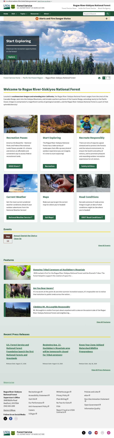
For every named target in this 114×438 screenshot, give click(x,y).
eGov (86, 395)
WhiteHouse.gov (63, 392)
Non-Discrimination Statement (96, 399)
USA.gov (32, 414)
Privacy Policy (61, 395)
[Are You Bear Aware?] (18, 291)
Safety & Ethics (88, 166)
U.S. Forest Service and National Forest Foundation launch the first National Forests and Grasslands (20, 351)
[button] (99, 77)
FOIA (58, 406)
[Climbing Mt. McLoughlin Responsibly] (18, 309)
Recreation (50, 166)
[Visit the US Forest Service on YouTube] (96, 433)
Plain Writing (61, 399)
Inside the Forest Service (87, 8)
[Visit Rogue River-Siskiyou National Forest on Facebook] (10, 418)
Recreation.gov (35, 392)
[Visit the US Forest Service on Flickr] (102, 433)
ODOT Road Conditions (91, 217)
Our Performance (35, 403)
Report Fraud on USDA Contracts (65, 411)
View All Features (103, 322)
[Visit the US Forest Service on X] (84, 433)
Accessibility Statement (38, 395)
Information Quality (92, 408)
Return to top (9, 382)
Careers (32, 410)
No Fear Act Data (63, 403)
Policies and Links (91, 392)
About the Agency (104, 8)
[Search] (107, 14)
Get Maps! (49, 217)
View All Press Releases (101, 370)
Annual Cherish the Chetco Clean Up (25, 237)
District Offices (9, 410)
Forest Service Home (69, 8)
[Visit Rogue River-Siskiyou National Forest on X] (5, 418)
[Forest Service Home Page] (13, 7)
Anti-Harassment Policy (38, 406)
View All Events (104, 245)
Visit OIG (32, 399)
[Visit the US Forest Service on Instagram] (108, 433)
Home (6, 14)
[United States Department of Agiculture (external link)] (7, 7)
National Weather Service (20, 217)
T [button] (103, 78)
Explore (11, 57)
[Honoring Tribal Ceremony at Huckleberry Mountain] (18, 272)
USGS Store (14, 166)
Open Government (91, 405)
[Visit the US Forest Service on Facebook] (90, 433)
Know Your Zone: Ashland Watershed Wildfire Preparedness (91, 348)
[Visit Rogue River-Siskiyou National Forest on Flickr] (16, 418)
